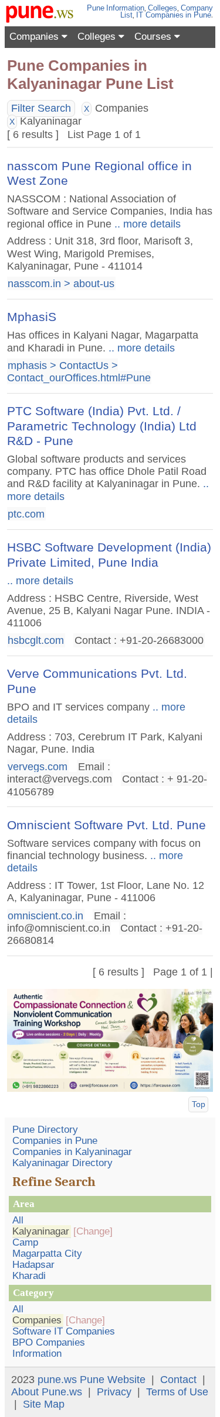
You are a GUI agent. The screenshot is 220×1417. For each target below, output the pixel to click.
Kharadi (29, 1275)
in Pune (198, 15)
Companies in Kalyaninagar (72, 1151)
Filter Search (41, 108)
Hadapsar (33, 1264)
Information (125, 8)
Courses (154, 36)
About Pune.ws (46, 1392)
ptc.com (26, 513)
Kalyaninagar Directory (62, 1162)
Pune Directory (45, 1129)
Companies (35, 36)
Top (198, 1104)
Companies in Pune (54, 1140)
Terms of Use (177, 1392)
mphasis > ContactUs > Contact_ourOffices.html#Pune (79, 372)
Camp (25, 1242)
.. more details (146, 224)
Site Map (44, 1404)
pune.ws (57, 1379)
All (17, 1220)
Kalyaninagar (40, 1231)
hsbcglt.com (36, 640)
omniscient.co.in (45, 915)
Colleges (162, 8)
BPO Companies (48, 1342)
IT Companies (160, 15)
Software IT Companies (63, 1331)
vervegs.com (37, 767)
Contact (178, 1379)
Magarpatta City (47, 1253)
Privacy (114, 1392)
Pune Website (112, 1379)
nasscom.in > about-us (61, 283)
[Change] (93, 1231)
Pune (95, 8)
